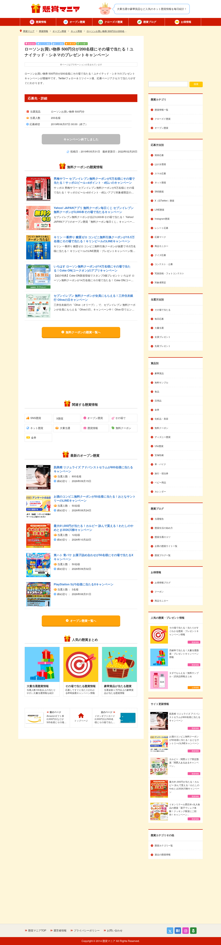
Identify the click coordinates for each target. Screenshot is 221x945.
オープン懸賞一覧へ (83, 621)
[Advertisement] (52, 368)
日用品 (158, 400)
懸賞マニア (55, 8)
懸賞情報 (41, 22)
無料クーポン (123, 428)
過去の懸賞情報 (163, 854)
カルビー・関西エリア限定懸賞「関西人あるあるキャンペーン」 (184, 766)
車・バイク (160, 464)
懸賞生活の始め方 (164, 527)
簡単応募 (159, 155)
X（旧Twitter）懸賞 (164, 200)
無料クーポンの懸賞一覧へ (83, 332)
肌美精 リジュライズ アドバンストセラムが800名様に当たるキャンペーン (184, 720)
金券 (33, 437)
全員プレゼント (163, 336)
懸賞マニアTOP (37, 930)
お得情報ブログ (163, 582)
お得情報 (186, 22)
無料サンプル (161, 382)
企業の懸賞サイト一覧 (166, 546)
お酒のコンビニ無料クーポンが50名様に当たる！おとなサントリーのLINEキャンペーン (184, 743)
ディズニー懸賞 (163, 437)
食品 (157, 391)
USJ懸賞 (159, 446)
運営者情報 (60, 930)
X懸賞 (59, 418)
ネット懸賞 (59, 43)
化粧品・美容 (161, 418)
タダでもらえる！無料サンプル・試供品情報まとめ (184, 680)
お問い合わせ (114, 930)
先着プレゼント (163, 346)
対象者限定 (160, 282)
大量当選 (71, 43)
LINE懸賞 (159, 209)
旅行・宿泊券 (161, 473)
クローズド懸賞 (114, 22)
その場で (83, 43)
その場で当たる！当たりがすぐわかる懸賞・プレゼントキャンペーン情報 (184, 634)
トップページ (81, 720)
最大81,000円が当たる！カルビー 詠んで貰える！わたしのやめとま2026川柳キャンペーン (184, 789)
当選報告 (159, 518)
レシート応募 (161, 227)
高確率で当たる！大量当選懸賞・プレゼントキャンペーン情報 (184, 657)
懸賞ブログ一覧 (163, 555)
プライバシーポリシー (87, 930)
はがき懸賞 (160, 164)
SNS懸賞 (35, 418)
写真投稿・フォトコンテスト (169, 273)
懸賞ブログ (149, 22)
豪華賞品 (159, 373)
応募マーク (160, 237)
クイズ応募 (160, 255)
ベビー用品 (160, 482)
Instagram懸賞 (162, 218)
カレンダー (160, 491)
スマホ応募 (160, 173)
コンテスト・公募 (164, 264)
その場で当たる (163, 309)
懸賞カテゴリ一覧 (164, 845)
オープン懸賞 (77, 22)
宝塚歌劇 (159, 455)
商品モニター (161, 246)
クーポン (159, 591)
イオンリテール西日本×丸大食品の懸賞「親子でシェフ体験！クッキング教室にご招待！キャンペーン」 (184, 811)
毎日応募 (159, 318)
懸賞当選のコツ (163, 536)
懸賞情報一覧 (161, 109)
